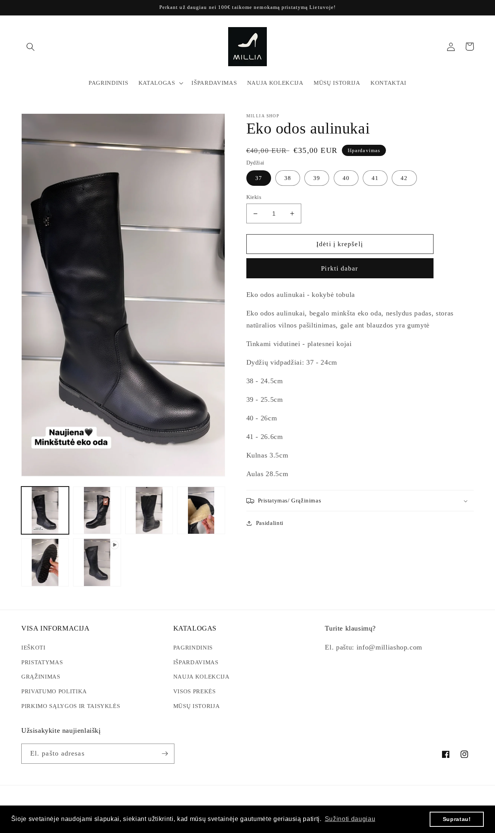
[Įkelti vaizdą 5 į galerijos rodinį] (45, 562)
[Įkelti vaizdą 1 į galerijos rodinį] (45, 510)
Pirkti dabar (339, 268)
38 (287, 178)
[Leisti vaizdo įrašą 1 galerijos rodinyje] (97, 562)
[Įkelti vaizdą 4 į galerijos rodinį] (201, 510)
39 (316, 178)
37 (258, 178)
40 (346, 178)
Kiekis (253, 197)
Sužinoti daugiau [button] (350, 819)
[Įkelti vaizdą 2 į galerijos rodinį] (97, 510)
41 (375, 178)
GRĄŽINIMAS (40, 676)
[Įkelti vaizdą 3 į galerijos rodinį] (149, 510)
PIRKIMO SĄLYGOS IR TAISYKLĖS (70, 706)
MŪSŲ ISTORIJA (196, 706)
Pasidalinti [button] (269, 522)
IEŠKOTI (33, 647)
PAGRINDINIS (193, 647)
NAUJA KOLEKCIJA (201, 676)
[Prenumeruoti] (164, 754)
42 (404, 178)
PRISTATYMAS (42, 662)
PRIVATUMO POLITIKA (54, 691)
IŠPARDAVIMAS (195, 662)
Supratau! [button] (457, 819)
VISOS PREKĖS (194, 691)
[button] (30, 46)
